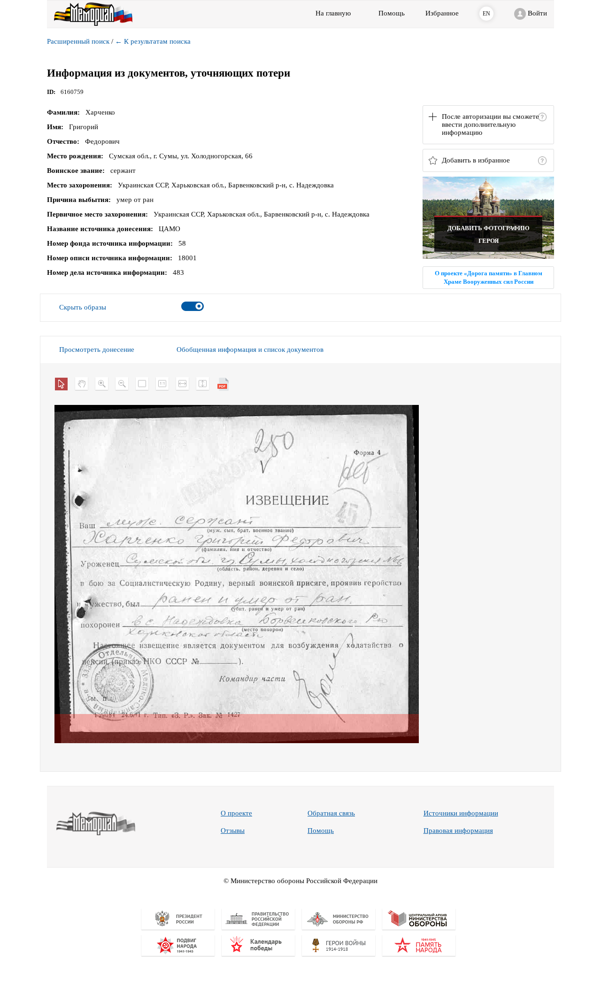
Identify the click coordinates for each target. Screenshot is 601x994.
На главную (333, 13)
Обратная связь (331, 813)
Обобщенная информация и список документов (250, 349)
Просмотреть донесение (96, 349)
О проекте (236, 813)
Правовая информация (458, 830)
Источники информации (461, 813)
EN (486, 13)
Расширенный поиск (78, 41)
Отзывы (233, 830)
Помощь (321, 830)
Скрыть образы (82, 307)
